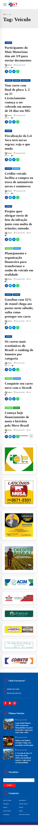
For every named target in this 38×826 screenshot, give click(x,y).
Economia (8, 248)
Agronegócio (22, 800)
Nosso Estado (25, 80)
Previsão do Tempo (24, 814)
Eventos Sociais (23, 804)
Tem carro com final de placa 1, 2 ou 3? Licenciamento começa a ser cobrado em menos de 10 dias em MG (18, 98)
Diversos (8, 42)
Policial (21, 807)
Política (16, 407)
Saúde (21, 811)
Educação (6, 804)
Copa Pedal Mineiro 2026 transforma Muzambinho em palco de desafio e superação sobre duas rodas (24, 727)
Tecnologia (6, 814)
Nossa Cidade (7, 800)
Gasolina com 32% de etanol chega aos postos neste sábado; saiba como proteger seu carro (19, 308)
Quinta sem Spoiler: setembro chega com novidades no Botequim (24, 742)
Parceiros (16, 168)
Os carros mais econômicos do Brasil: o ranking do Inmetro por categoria (19, 350)
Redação (10, 65)
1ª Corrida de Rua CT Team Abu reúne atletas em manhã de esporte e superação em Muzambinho (23, 758)
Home (4, 14)
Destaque (8, 80)
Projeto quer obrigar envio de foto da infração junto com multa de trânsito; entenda (18, 220)
